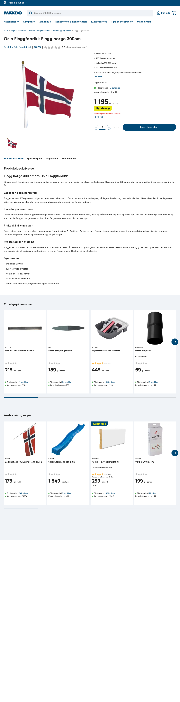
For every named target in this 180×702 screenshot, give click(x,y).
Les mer (98, 76)
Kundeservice (99, 21)
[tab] (13, 159)
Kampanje (29, 21)
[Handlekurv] (174, 13)
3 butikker (115, 87)
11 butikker (23, 382)
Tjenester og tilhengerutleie (71, 21)
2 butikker (66, 493)
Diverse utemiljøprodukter (39, 31)
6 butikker (153, 382)
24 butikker (67, 382)
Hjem (6, 31)
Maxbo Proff (144, 21)
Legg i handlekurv (149, 127)
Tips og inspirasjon (122, 21)
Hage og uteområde (18, 31)
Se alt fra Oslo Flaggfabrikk (17, 47)
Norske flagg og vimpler (62, 31)
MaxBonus (45, 21)
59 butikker (111, 382)
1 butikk (152, 493)
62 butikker (111, 493)
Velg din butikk (16, 2)
